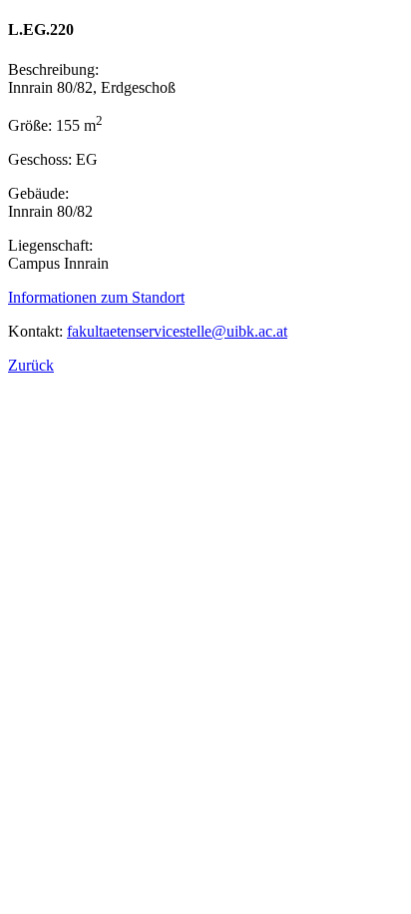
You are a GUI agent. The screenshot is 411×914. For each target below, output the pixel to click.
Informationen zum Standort (96, 297)
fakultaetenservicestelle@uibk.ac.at (177, 331)
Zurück (31, 365)
